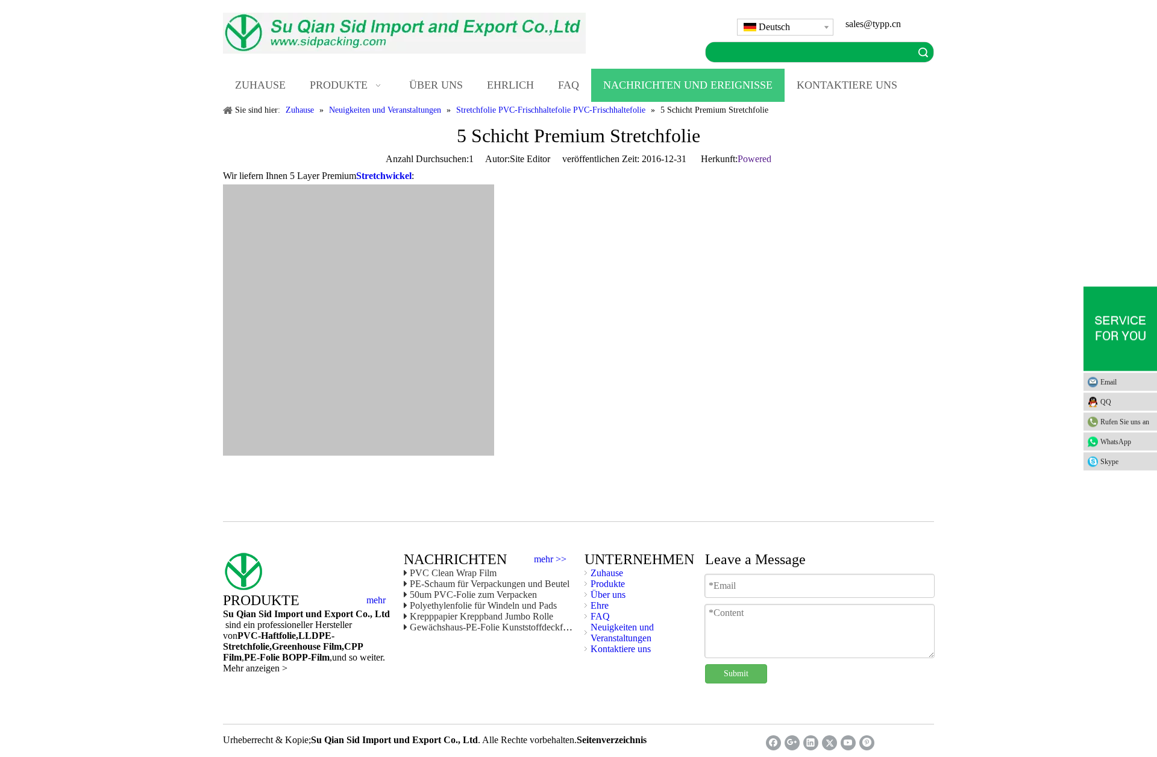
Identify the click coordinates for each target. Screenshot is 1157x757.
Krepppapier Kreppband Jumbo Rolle (481, 616)
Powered (754, 159)
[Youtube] (848, 742)
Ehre (600, 605)
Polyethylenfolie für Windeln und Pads (483, 605)
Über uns (608, 594)
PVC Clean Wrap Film (453, 573)
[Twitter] (829, 742)
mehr (376, 600)
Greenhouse (296, 646)
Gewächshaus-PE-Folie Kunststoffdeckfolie (493, 627)
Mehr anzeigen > (255, 668)
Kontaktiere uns (621, 649)
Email (1108, 382)
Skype (1109, 461)
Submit (736, 673)
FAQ (600, 616)
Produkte (608, 584)
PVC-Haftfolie (266, 635)
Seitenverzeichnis (612, 740)
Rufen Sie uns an (1124, 422)
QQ (1105, 402)
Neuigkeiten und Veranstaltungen (622, 632)
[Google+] (792, 742)
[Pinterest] (866, 742)
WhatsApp (1115, 442)
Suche (923, 52)
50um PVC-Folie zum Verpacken (473, 594)
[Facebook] (773, 742)
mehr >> (550, 559)
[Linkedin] (810, 742)
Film (331, 646)
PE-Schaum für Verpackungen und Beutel (489, 584)
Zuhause (607, 573)
